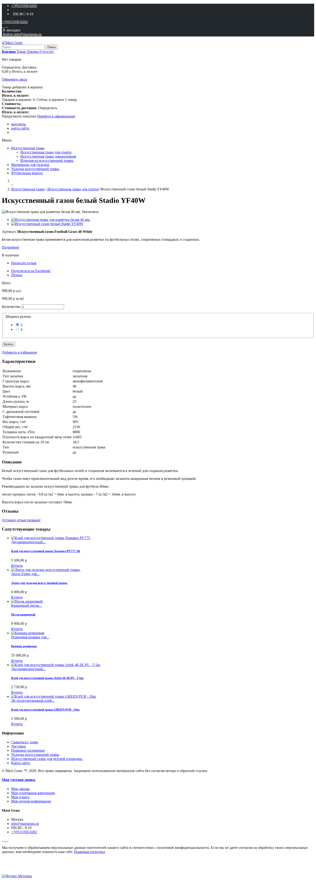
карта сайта (20, 128)
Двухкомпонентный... (28, 542)
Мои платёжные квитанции (33, 793)
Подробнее (10, 247)
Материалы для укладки (30, 165)
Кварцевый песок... (26, 605)
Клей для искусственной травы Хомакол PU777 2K (45, 551)
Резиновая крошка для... (30, 637)
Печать (16, 275)
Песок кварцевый (23, 614)
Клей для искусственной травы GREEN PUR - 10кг (45, 709)
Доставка (18, 746)
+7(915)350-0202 (24, 6)
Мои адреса (20, 797)
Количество (11, 307)
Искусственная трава (27, 148)
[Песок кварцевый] (27, 601)
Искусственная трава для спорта (45, 152)
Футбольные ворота (27, 173)
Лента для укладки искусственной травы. (39, 583)
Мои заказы (20, 789)
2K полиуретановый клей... (33, 701)
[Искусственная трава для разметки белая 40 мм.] (50, 220)
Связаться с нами (24, 742)
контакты (18, 124)
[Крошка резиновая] (27, 633)
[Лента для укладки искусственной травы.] (46, 570)
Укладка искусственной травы (35, 169)
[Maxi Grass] (12, 43)
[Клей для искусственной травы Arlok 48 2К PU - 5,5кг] (56, 665)
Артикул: (9, 232)
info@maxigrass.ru (25, 824)
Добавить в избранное (19, 352)
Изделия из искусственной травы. (47, 160)
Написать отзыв (23, 263)
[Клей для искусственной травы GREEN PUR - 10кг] (53, 696)
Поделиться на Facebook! (31, 271)
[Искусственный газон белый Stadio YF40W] (47, 224)
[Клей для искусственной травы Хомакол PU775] (50, 538)
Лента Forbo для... (25, 574)
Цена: (6, 283)
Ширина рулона (19, 316)
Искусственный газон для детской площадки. (47, 759)
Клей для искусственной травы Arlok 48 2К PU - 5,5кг (47, 678)
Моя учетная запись (18, 780)
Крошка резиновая (24, 646)
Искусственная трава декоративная (48, 156)
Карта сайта (20, 763)
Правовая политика (89, 852)
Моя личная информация (31, 801)
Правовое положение (28, 750)
